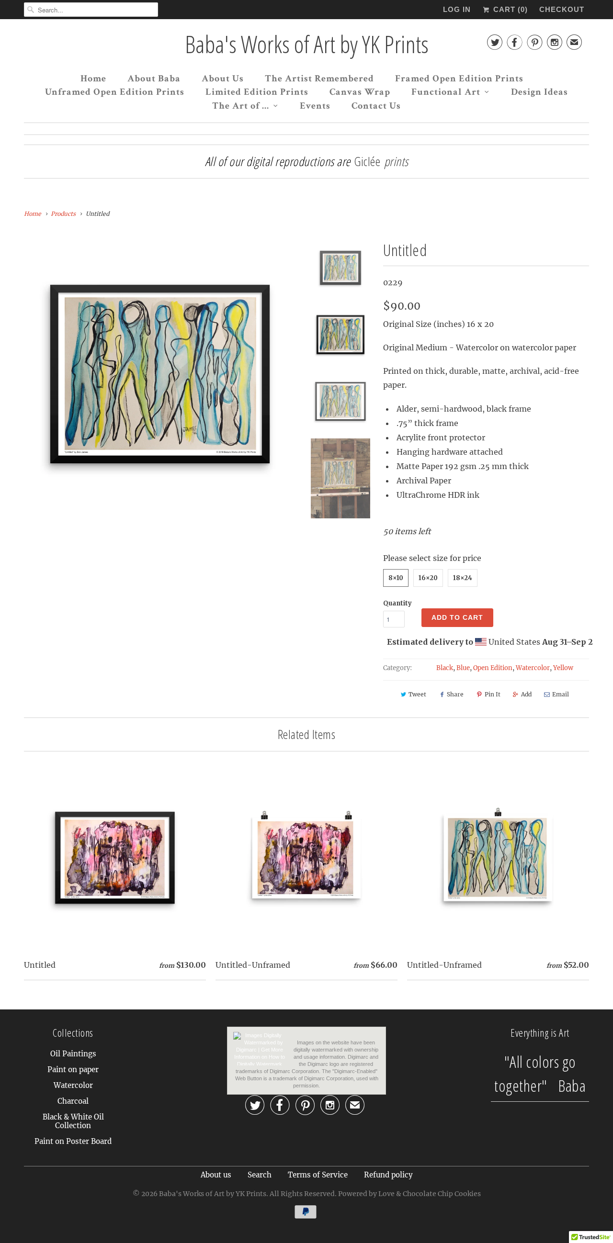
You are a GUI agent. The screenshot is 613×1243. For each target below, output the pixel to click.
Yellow (563, 668)
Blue (463, 668)
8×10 (395, 578)
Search (260, 1174)
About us (216, 1174)
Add (526, 694)
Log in (457, 9)
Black (444, 668)
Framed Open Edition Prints (459, 78)
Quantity (397, 603)
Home (93, 78)
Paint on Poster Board (73, 1141)
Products (63, 213)
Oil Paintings (73, 1053)
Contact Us (376, 106)
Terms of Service (318, 1174)
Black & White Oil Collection (73, 1121)
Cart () (509, 9)
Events (315, 106)
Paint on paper (73, 1069)
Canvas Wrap (359, 92)
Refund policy (388, 1174)
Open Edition (492, 668)
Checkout (561, 9)
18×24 (462, 578)
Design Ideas (539, 92)
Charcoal (73, 1101)
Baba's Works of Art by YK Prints (307, 44)
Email (560, 694)
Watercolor (533, 668)
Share (455, 694)
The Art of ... (240, 106)
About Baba (154, 78)
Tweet (417, 694)
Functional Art (445, 92)
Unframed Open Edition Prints (114, 92)
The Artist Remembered (319, 78)
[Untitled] (160, 374)
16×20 (428, 578)
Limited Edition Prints (256, 92)
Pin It (492, 694)
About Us (223, 78)
